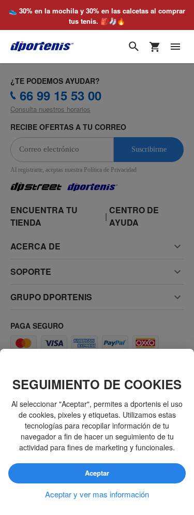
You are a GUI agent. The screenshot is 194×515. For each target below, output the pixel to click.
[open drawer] (175, 46)
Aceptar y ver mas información (97, 494)
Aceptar (97, 473)
